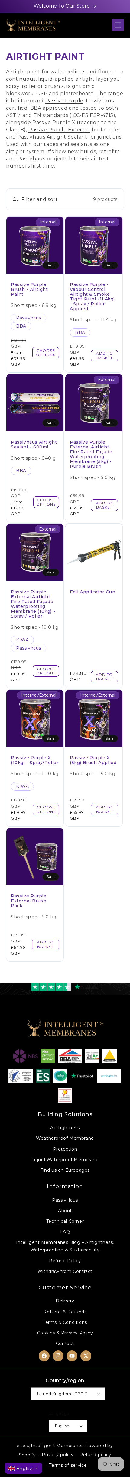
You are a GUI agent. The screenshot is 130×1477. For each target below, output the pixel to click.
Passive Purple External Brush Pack (28, 901)
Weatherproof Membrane (65, 1138)
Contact (65, 1343)
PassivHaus (65, 1200)
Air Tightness (65, 1127)
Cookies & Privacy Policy (65, 1333)
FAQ (65, 1232)
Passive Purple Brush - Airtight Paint (29, 289)
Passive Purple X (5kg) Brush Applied (93, 760)
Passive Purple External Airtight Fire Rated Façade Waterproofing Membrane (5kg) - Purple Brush (91, 454)
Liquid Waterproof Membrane (65, 1159)
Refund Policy (65, 1260)
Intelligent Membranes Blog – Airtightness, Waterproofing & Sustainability (65, 1246)
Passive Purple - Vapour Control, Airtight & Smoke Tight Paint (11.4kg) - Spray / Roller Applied (92, 296)
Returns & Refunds (64, 1312)
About (65, 1210)
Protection (65, 1149)
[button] (118, 25)
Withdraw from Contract (65, 1271)
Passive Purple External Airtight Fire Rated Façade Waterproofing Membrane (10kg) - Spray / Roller (33, 603)
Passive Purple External (59, 130)
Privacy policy (57, 1454)
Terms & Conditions (65, 1322)
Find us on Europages (65, 1170)
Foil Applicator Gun (92, 591)
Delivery (65, 1301)
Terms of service (68, 1465)
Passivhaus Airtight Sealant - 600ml (34, 444)
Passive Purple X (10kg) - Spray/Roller (35, 760)
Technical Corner (65, 1221)
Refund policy (95, 1454)
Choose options (45, 352)
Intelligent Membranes (57, 1445)
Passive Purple (64, 101)
